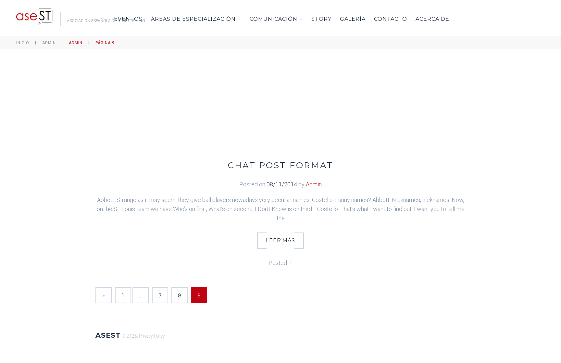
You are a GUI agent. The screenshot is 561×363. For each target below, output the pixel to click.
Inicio (22, 43)
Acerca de (432, 19)
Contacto (390, 19)
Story (321, 19)
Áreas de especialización (193, 19)
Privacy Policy (152, 336)
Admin (49, 43)
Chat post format (280, 165)
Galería (353, 19)
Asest (108, 335)
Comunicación (273, 19)
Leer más (280, 240)
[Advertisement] (280, 97)
